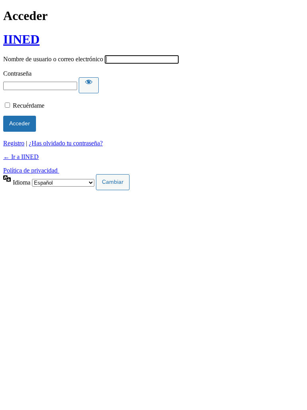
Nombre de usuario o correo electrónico (53, 59)
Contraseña (17, 73)
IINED (21, 39)
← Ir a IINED (21, 156)
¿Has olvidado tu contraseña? (66, 143)
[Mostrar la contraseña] (89, 85)
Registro (13, 143)
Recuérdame (28, 105)
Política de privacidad (31, 170)
